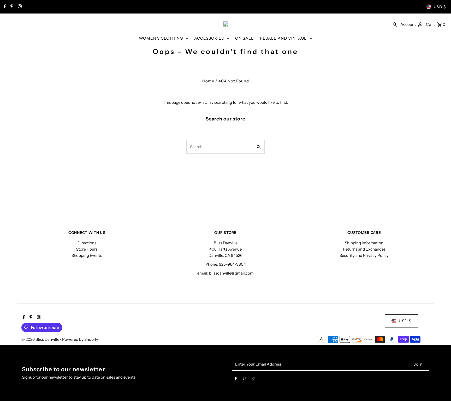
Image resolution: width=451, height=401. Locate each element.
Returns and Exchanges (364, 249)
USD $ (440, 6)
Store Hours (87, 249)
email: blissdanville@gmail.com (225, 273)
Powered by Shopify (80, 339)
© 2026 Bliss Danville (40, 339)
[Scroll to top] (440, 387)
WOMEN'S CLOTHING (161, 38)
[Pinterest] (11, 7)
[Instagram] (19, 7)
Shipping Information (364, 242)
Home (208, 80)
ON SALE (244, 38)
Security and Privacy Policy (364, 255)
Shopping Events (87, 255)
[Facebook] (4, 7)
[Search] (394, 24)
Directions (87, 242)
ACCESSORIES (209, 38)
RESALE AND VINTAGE (283, 38)
